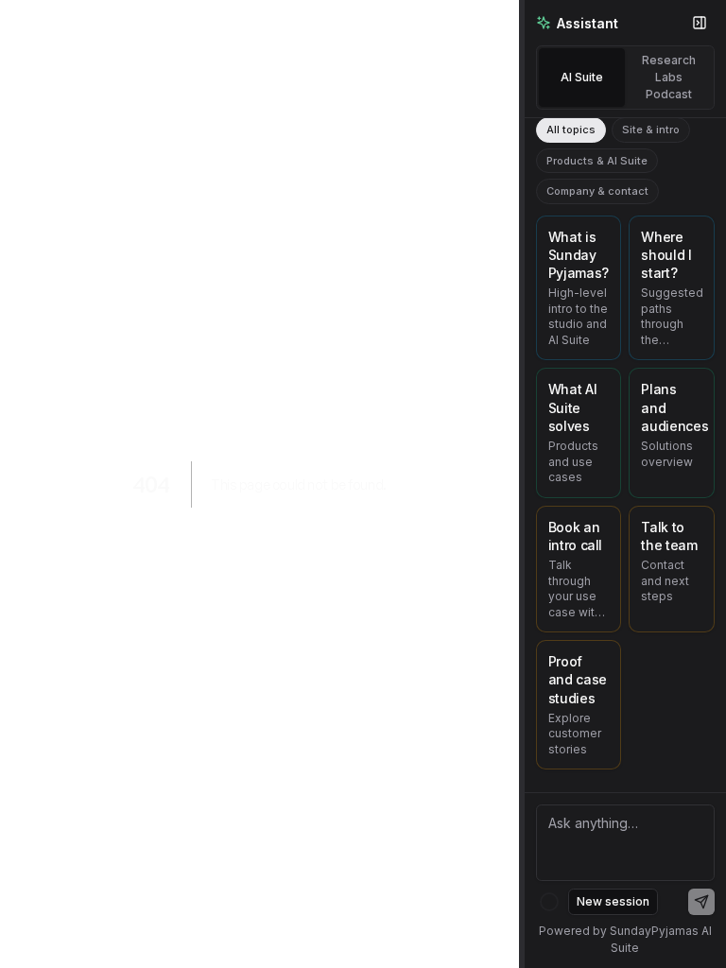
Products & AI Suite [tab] (597, 160)
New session (613, 901)
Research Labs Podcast (669, 77)
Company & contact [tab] (597, 191)
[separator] (522, 484)
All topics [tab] (571, 129)
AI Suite (582, 77)
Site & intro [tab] (651, 129)
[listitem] (579, 288)
